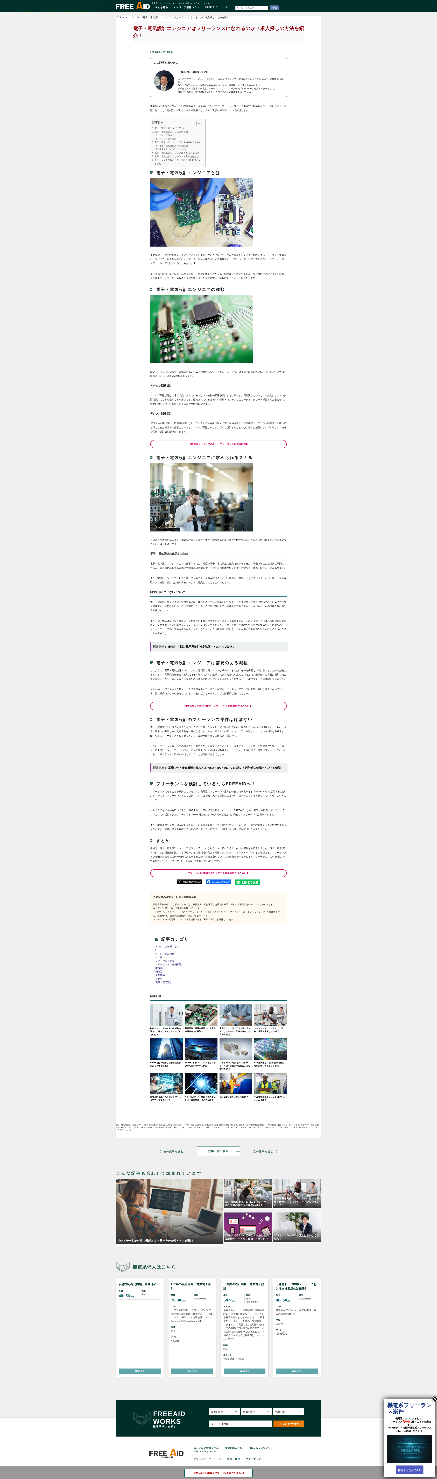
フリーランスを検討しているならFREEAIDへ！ (178, 160)
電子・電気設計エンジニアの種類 (171, 132)
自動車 (159, 978)
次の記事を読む (263, 1151)
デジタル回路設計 (167, 139)
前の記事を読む (174, 1151)
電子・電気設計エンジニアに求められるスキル (177, 142)
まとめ (157, 163)
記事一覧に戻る (218, 1151)
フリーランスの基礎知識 (168, 964)
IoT (157, 950)
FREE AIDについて (216, 7)
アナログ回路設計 (167, 135)
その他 (159, 957)
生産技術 (160, 975)
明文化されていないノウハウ (172, 149)
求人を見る (161, 7)
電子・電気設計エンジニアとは (170, 128)
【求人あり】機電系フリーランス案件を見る (217, 1473)
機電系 (159, 971)
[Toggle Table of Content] (198, 123)
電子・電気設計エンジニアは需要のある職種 (176, 153)
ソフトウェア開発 (164, 960)
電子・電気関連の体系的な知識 (173, 146)
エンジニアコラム (132, 17)
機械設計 (160, 968)
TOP (118, 17)
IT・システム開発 (164, 953)
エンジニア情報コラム (186, 7)
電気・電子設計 (163, 982)
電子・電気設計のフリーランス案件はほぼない (177, 156)
